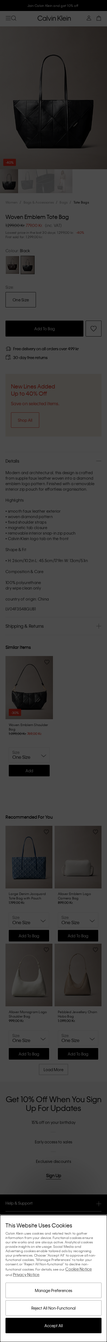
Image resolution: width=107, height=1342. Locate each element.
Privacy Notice (26, 1274)
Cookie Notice (78, 1268)
